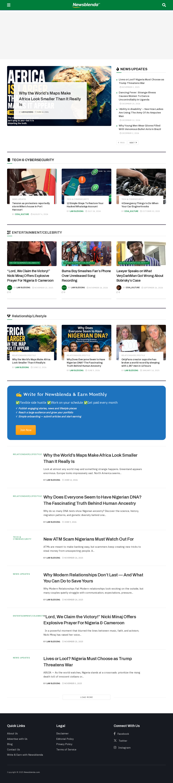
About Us (12, 733)
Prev (122, 142)
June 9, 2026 (93, 370)
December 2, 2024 (130, 133)
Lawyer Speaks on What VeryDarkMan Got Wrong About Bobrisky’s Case (139, 275)
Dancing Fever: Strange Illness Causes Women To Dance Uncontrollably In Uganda (137, 96)
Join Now (25, 430)
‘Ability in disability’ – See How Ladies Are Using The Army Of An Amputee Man (141, 113)
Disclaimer (62, 733)
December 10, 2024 (130, 120)
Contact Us (13, 749)
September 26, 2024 (153, 287)
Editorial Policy (65, 738)
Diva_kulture (22, 214)
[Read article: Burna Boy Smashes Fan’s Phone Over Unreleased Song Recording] (86, 253)
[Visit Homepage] (86, 5)
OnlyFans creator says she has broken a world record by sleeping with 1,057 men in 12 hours (140, 362)
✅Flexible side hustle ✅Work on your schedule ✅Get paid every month (67, 403)
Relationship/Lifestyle (33, 83)
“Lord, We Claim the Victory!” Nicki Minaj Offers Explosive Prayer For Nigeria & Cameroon (30, 275)
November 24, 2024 (98, 287)
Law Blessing (27, 112)
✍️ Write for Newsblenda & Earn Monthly (61, 394)
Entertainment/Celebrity (24, 263)
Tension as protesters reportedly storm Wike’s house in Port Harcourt (31, 206)
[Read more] (152, 467)
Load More (86, 697)
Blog (10, 744)
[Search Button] (164, 5)
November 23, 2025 (43, 287)
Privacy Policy (64, 744)
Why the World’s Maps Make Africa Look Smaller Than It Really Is (50, 99)
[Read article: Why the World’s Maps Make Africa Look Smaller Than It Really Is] (32, 342)
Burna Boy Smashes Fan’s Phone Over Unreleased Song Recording (86, 275)
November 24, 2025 (73, 599)
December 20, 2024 (130, 103)
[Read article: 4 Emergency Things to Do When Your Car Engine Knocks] (141, 186)
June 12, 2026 (42, 112)
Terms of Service (66, 749)
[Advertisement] (86, 35)
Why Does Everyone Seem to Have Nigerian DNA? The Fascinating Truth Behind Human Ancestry (86, 362)
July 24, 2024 (94, 211)
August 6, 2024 (40, 214)
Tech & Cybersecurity (78, 199)
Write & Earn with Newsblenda (25, 754)
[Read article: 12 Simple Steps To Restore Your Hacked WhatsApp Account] (86, 186)
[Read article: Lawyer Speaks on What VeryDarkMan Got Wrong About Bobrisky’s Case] (141, 253)
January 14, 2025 (150, 370)
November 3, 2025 (130, 87)
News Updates (19, 199)
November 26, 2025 (73, 558)
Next (132, 142)
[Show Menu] (8, 5)
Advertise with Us (17, 738)
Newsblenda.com (32, 772)
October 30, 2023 (151, 211)
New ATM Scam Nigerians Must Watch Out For (88, 539)
